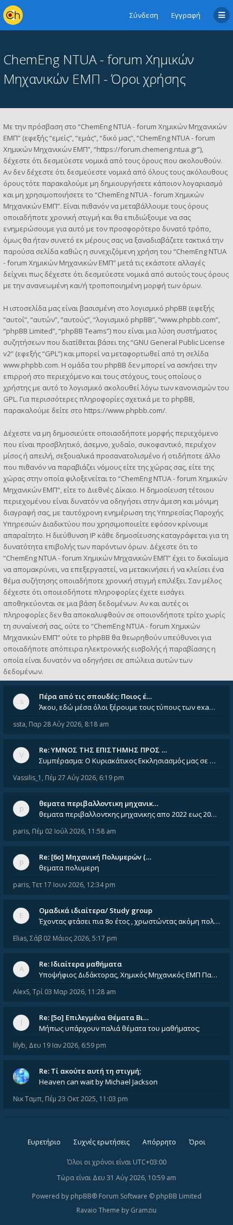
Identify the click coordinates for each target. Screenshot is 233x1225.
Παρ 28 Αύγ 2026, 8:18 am (69, 724)
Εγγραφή (185, 15)
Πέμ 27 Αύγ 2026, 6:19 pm (84, 777)
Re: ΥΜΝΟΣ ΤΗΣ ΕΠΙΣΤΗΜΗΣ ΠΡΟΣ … (103, 750)
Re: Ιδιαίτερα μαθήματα (80, 964)
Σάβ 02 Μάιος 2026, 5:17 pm (73, 938)
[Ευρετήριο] (13, 15)
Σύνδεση (144, 15)
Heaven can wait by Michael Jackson (98, 1082)
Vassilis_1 (27, 777)
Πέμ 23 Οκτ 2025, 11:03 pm (86, 1098)
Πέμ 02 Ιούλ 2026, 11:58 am (74, 831)
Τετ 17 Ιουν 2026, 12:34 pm (73, 884)
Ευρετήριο (44, 1142)
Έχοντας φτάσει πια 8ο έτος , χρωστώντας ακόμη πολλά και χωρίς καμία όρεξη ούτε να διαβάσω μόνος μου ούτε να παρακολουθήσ (129, 921)
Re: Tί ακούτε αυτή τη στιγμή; (90, 1071)
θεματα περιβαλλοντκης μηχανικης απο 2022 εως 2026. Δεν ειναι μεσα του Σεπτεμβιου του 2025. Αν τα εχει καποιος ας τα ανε (129, 814)
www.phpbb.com (30, 365)
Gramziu (144, 1210)
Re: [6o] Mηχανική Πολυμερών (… (95, 857)
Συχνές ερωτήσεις (102, 1142)
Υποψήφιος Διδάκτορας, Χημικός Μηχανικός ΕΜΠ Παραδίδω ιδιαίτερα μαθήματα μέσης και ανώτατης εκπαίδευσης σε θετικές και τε (129, 975)
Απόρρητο (159, 1142)
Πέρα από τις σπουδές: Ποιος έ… (95, 696)
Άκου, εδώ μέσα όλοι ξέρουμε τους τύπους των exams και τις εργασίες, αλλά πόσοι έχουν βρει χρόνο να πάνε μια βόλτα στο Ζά (129, 707)
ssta (19, 724)
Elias (20, 938)
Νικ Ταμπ (27, 1098)
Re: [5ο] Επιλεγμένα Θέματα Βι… (93, 1017)
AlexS (21, 991)
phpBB (81, 1196)
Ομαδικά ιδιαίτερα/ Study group (95, 910)
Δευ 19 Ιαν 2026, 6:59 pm (67, 1045)
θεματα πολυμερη (69, 868)
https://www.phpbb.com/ (124, 410)
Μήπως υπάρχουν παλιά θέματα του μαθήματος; (119, 1028)
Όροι (197, 1142)
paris (21, 831)
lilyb (19, 1045)
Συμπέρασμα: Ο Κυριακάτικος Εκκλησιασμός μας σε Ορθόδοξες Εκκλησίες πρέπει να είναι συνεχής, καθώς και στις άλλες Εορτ (129, 760)
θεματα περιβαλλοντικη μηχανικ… (98, 803)
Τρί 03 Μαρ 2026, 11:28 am (74, 991)
